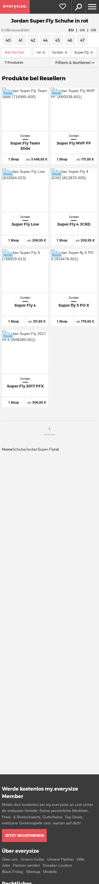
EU (71, 30)
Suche (78, 7)
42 (33, 40)
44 (45, 40)
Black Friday (12, 871)
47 (82, 40)
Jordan (32, 449)
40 (8, 40)
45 (57, 40)
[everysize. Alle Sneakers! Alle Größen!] (15, 7)
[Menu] (92, 7)
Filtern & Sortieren (72, 62)
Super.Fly (46, 449)
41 (20, 40)
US (82, 30)
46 (70, 40)
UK (93, 30)
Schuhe (19, 449)
